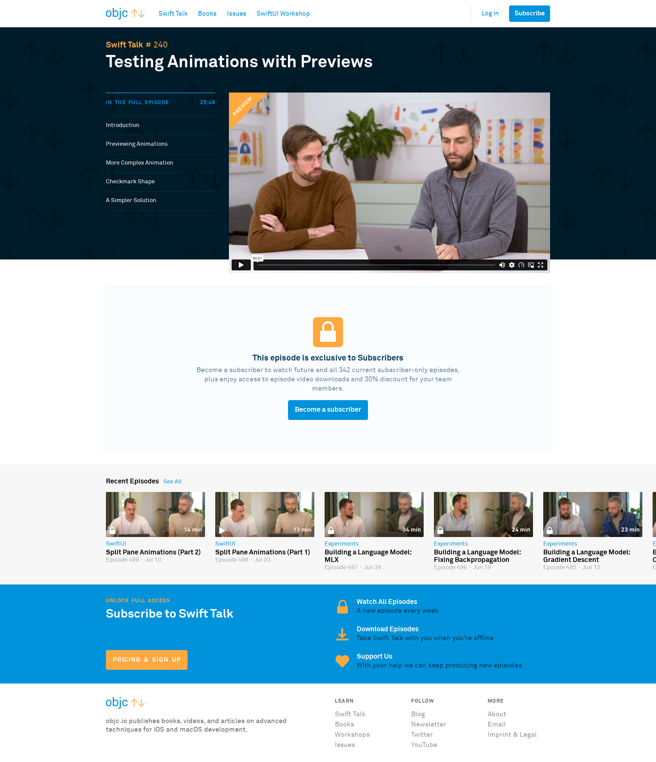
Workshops (352, 734)
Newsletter (428, 724)
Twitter (422, 734)
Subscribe (530, 13)
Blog (418, 714)
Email (497, 724)
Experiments (342, 544)
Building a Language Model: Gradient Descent (586, 556)
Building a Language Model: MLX (368, 556)
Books (344, 724)
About (497, 714)
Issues (345, 745)
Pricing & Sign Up (147, 660)
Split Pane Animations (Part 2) (153, 552)
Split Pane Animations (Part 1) (262, 552)
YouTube (424, 745)
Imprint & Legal (512, 734)
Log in (490, 13)
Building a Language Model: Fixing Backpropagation (477, 556)
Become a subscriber (328, 409)
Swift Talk (124, 45)
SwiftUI (116, 544)
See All (172, 482)
